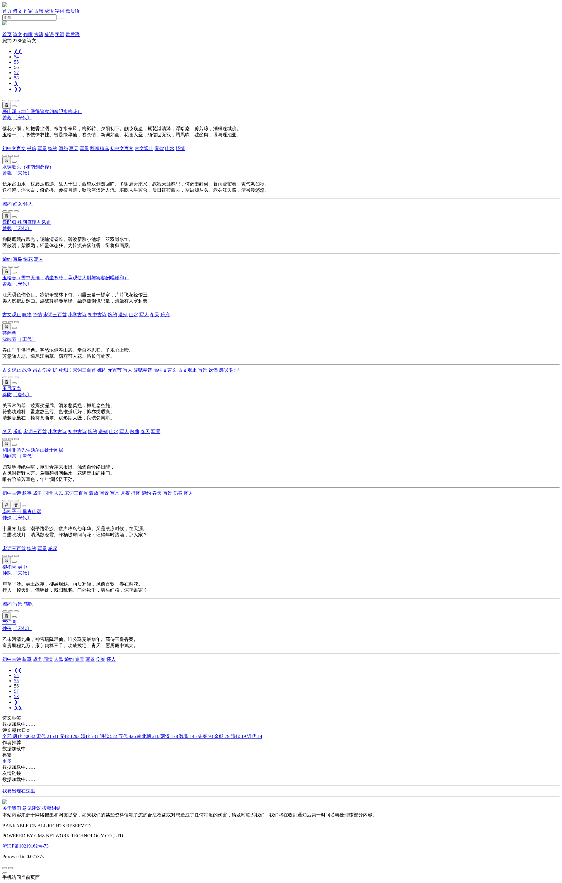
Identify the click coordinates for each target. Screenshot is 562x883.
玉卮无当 (11, 388)
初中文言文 (14, 148)
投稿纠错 (51, 808)
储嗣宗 (9, 456)
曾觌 (7, 117)
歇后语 (73, 10)
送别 (123, 314)
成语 (49, 10)
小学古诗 (77, 314)
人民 (58, 493)
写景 (42, 148)
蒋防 (7, 394)
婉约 (52, 148)
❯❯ (18, 88)
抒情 (180, 148)
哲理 (234, 370)
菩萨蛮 (9, 333)
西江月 (9, 622)
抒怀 (135, 493)
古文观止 (144, 148)
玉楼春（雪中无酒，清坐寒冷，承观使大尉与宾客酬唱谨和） (65, 277)
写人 (144, 314)
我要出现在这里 (18, 790)
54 (16, 56)
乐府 (165, 314)
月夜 (125, 493)
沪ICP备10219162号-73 (25, 845)
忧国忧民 (62, 370)
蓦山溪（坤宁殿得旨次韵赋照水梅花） (42, 111)
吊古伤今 (42, 370)
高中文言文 (165, 370)
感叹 (223, 370)
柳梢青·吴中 (14, 566)
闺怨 (63, 148)
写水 (114, 493)
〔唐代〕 (22, 394)
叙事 (27, 493)
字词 (59, 10)
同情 (48, 493)
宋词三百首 (55, 314)
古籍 (38, 10)
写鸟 (17, 259)
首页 (7, 10)
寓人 (38, 259)
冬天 (154, 314)
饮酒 (213, 370)
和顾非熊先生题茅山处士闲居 (32, 450)
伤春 (178, 493)
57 (16, 72)
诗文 (17, 10)
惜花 (28, 259)
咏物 (27, 314)
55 (16, 61)
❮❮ (18, 51)
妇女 (17, 203)
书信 (31, 148)
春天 (145, 431)
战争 (27, 370)
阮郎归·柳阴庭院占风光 (26, 222)
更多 (7, 760)
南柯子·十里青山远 (21, 511)
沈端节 (9, 339)
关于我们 (11, 808)
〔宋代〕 (22, 117)
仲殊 (7, 517)
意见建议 (31, 808)
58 (16, 77)
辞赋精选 (99, 148)
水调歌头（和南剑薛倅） (28, 166)
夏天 (73, 148)
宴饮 (159, 148)
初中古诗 (97, 314)
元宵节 (115, 370)
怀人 (28, 203)
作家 (28, 10)
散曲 (134, 431)
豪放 (93, 493)
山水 (169, 148)
